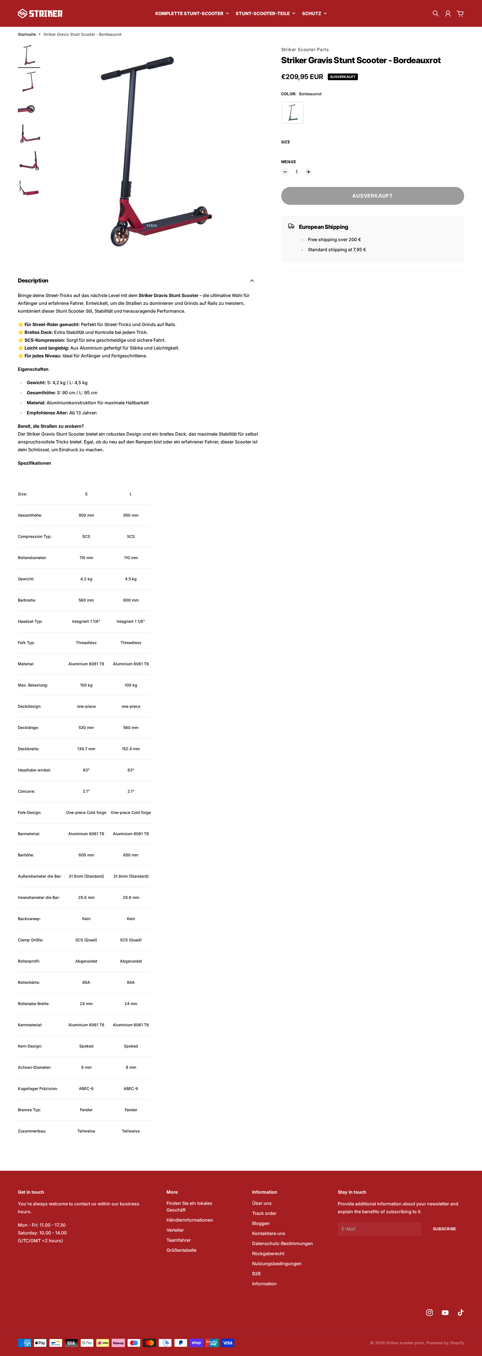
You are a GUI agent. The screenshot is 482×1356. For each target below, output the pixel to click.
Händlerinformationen (190, 1220)
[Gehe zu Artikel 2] (29, 82)
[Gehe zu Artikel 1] (29, 55)
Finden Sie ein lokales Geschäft (189, 1206)
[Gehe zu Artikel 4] (29, 135)
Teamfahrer (179, 1240)
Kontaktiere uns (268, 1233)
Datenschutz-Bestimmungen (282, 1243)
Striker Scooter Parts (305, 49)
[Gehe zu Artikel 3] (29, 109)
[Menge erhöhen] (308, 172)
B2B (256, 1273)
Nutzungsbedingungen (277, 1263)
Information (264, 1283)
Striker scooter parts (405, 1342)
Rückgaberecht (268, 1253)
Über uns (262, 1203)
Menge (289, 161)
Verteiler (175, 1230)
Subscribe (444, 1228)
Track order (264, 1213)
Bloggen (261, 1223)
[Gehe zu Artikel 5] (29, 162)
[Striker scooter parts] (40, 13)
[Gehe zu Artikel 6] (29, 189)
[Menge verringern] (285, 172)
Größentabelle (181, 1250)
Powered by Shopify (445, 1342)
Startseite (27, 34)
